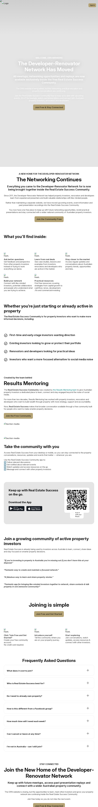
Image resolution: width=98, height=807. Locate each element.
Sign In (92, 5)
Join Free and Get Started (49, 614)
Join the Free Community (18, 416)
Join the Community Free (49, 219)
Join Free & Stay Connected (49, 107)
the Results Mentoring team (65, 390)
